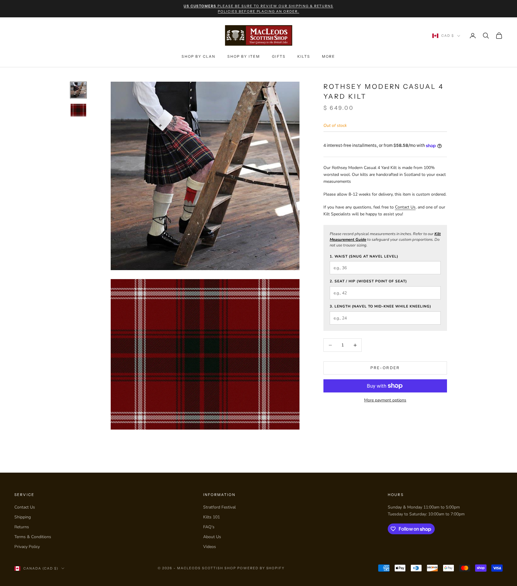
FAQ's (209, 527)
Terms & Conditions (32, 537)
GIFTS (278, 56)
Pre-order (385, 368)
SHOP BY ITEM (243, 56)
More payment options (385, 400)
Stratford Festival (219, 507)
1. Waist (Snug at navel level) (364, 256)
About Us (212, 537)
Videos (209, 547)
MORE (328, 56)
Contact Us (405, 207)
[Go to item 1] (78, 90)
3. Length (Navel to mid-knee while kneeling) (380, 306)
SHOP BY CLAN (198, 56)
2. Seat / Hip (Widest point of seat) (368, 281)
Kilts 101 (211, 517)
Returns (21, 527)
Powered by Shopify (261, 568)
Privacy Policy (27, 547)
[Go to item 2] (78, 110)
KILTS (303, 56)
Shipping (22, 517)
